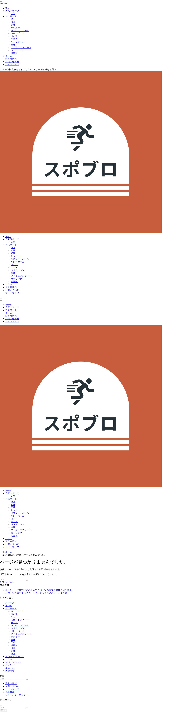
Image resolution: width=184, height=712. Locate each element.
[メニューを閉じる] (1, 1)
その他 (8, 605)
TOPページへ (7, 582)
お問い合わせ (12, 62)
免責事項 (10, 692)
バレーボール (18, 33)
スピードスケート (20, 620)
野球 (13, 25)
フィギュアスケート (21, 47)
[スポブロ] (81, 232)
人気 (13, 13)
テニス (14, 39)
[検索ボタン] (1, 298)
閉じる (3, 710)
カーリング (16, 50)
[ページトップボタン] (1, 705)
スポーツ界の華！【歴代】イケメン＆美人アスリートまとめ (36, 593)
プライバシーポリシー (16, 695)
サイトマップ (12, 64)
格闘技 (14, 53)
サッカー (15, 28)
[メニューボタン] (1, 300)
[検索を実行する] (27, 679)
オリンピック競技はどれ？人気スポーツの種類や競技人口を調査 (38, 590)
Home (8, 8)
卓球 (13, 45)
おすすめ (10, 603)
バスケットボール (20, 30)
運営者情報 (11, 59)
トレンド (10, 665)
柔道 (13, 642)
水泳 (13, 22)
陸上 (13, 19)
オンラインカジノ (14, 656)
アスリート (11, 16)
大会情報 (10, 671)
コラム (8, 56)
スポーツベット (13, 662)
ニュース (10, 668)
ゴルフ (14, 36)
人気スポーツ (12, 11)
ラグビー (15, 637)
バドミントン (18, 42)
